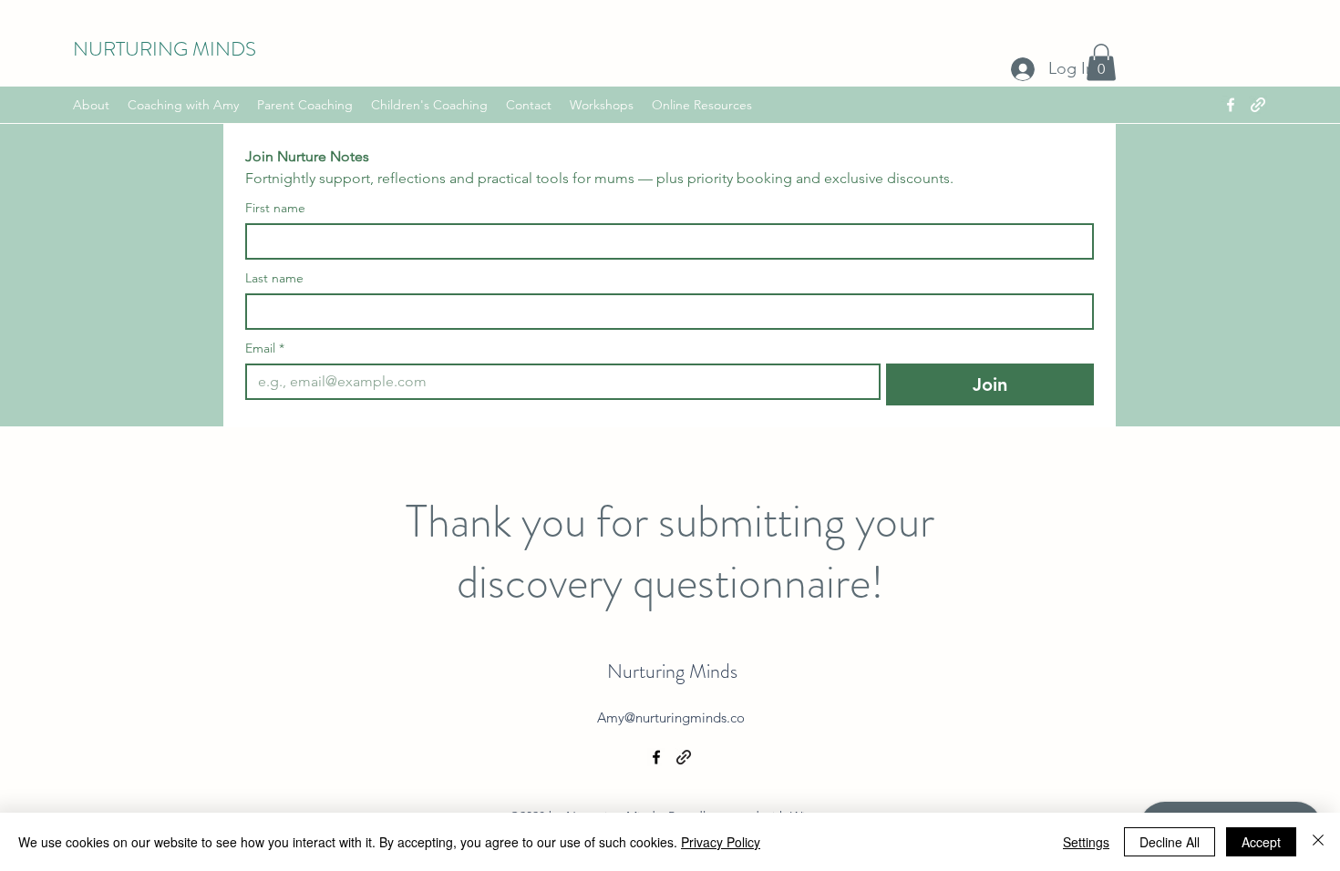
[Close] (1318, 841)
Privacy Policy (720, 842)
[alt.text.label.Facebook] (1230, 105)
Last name (274, 278)
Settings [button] (1086, 842)
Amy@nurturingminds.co (671, 717)
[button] (1101, 62)
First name (275, 208)
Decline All (1169, 842)
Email (264, 348)
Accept (1261, 842)
